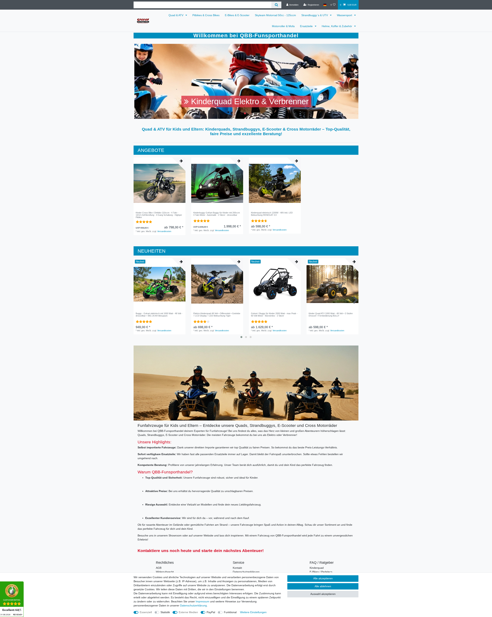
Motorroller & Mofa (283, 26)
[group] (159, 183)
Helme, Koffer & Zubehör (337, 26)
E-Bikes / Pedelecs (321, 571)
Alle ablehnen (323, 586)
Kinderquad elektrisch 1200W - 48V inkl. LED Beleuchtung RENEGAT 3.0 (272, 213)
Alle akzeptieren (323, 578)
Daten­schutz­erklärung (193, 605)
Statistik (165, 612)
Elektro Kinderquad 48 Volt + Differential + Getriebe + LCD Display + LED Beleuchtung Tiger (216, 314)
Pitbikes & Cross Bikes (205, 15)
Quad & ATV (176, 15)
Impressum (202, 601)
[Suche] (276, 5)
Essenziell (146, 612)
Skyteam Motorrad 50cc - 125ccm (275, 15)
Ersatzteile (306, 26)
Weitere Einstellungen (253, 612)
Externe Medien (188, 612)
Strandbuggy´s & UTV (315, 15)
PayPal (211, 612)
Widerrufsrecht (165, 571)
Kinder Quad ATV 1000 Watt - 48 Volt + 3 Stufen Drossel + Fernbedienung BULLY (331, 314)
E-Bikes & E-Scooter (237, 15)
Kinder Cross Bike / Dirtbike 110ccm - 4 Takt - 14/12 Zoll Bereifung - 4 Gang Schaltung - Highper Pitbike (159, 215)
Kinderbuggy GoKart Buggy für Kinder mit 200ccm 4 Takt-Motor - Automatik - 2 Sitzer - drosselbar (216, 213)
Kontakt (237, 567)
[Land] (324, 5)
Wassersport (345, 15)
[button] (151, 81)
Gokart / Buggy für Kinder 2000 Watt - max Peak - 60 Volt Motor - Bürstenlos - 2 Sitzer (274, 314)
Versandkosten (164, 231)
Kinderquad (317, 567)
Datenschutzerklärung (246, 571)
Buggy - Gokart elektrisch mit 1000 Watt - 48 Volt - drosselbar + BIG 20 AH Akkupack (159, 314)
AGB (158, 567)
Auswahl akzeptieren (323, 593)
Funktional (230, 612)
